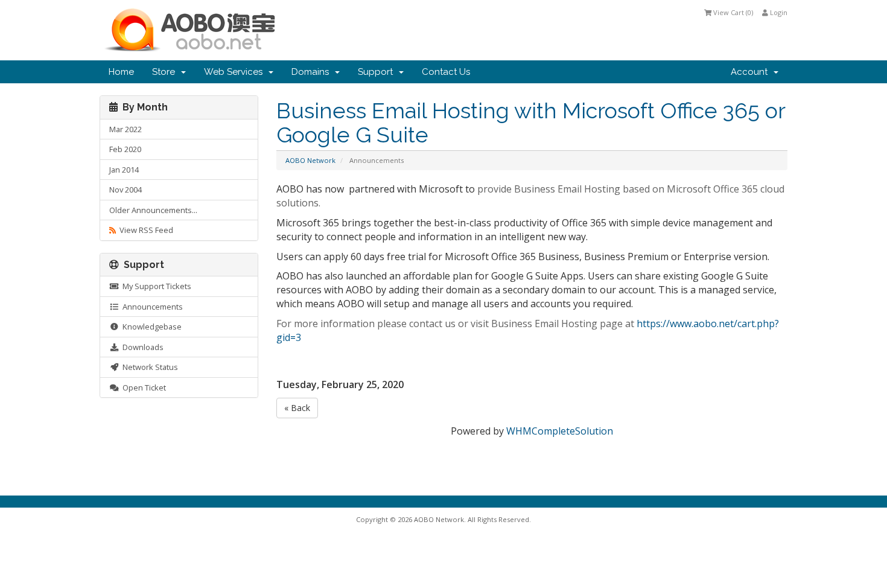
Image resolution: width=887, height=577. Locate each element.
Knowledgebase (150, 326)
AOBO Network (310, 160)
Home (121, 71)
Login (777, 12)
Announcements (151, 306)
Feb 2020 (125, 149)
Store (166, 71)
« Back (297, 407)
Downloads (141, 347)
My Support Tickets (155, 286)
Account (751, 71)
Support (378, 71)
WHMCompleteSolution (559, 431)
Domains (312, 71)
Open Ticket (142, 387)
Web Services (235, 71)
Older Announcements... (153, 210)
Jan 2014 (124, 169)
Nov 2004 (125, 189)
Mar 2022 (125, 129)
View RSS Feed (144, 230)
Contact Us (446, 71)
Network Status (148, 367)
